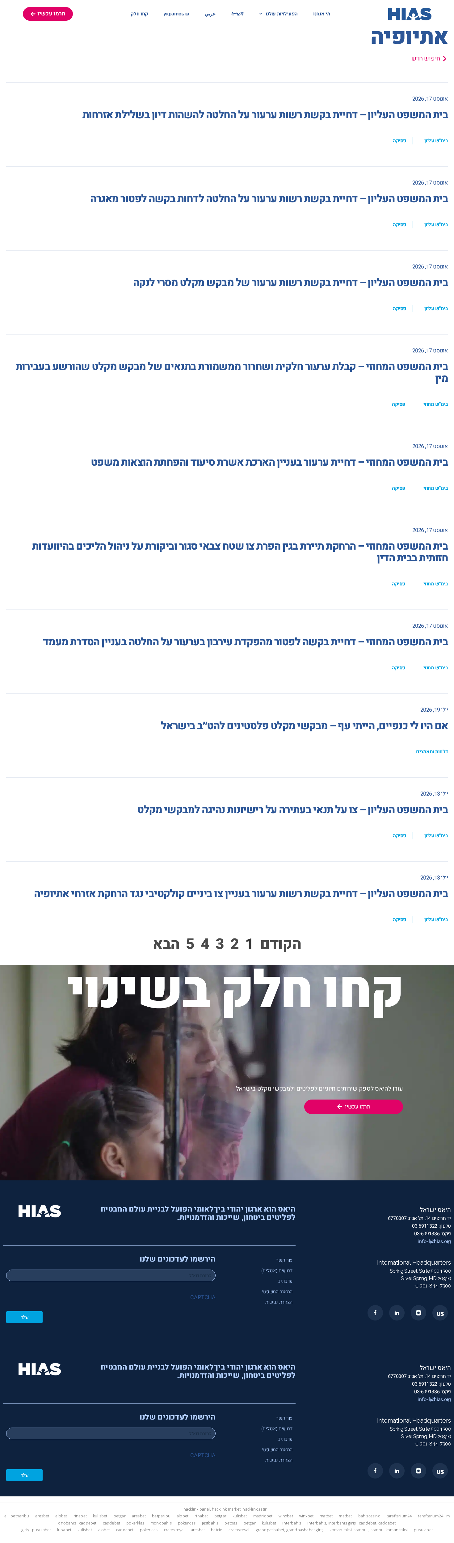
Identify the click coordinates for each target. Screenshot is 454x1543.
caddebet (88, 1523)
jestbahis (210, 1523)
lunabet (64, 1530)
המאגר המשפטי (277, 1292)
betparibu (20, 1516)
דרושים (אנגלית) (276, 1271)
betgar (120, 1516)
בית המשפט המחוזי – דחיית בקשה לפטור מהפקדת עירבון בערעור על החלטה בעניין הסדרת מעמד (245, 642)
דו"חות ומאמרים (432, 751)
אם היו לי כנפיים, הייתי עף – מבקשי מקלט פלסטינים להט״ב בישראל (304, 726)
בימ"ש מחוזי (435, 404)
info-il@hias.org (434, 1241)
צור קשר (284, 1260)
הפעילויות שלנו (282, 14)
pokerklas (135, 1523)
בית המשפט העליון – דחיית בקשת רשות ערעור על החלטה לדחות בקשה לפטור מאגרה (269, 198)
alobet (61, 1516)
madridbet (263, 1516)
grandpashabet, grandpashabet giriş (290, 1530)
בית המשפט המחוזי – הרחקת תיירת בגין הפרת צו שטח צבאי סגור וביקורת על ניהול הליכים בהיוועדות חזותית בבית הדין (240, 552)
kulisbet (100, 1516)
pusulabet (41, 1530)
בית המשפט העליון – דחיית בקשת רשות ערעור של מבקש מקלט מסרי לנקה (290, 282)
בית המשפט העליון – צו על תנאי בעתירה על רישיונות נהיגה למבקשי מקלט (292, 809)
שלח (24, 1317)
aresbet (42, 1516)
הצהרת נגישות (278, 1302)
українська (176, 14)
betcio (216, 1530)
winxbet (286, 1516)
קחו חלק (139, 14)
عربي (210, 14)
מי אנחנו (321, 14)
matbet (326, 1516)
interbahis (291, 1523)
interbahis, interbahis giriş (331, 1523)
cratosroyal (174, 1530)
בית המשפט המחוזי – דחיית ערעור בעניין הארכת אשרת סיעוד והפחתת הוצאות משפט (269, 462)
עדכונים (284, 1281)
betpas (231, 1523)
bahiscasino (369, 1516)
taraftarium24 (399, 1516)
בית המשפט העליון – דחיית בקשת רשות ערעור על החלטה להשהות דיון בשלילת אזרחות (265, 115)
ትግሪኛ (237, 14)
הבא (166, 944)
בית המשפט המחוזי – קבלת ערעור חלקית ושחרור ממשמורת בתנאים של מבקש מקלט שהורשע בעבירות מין (232, 372)
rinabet (80, 1516)
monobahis (161, 1523)
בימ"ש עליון (436, 140)
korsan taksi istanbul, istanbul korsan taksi (369, 1530)
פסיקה (399, 140)
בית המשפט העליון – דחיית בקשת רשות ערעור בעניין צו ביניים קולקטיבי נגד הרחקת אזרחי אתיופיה (241, 893)
